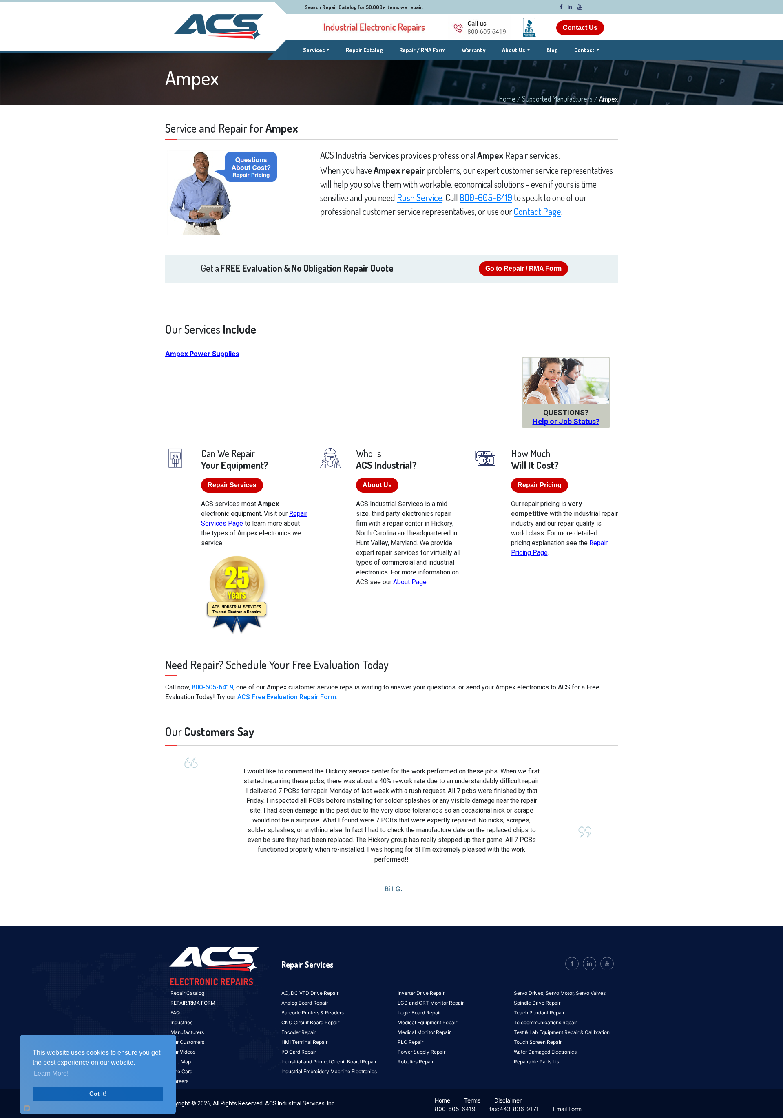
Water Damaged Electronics (545, 1052)
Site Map (180, 1061)
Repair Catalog (364, 49)
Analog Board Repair (304, 1003)
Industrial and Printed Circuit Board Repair (328, 1061)
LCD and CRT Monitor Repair (431, 1003)
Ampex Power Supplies (202, 353)
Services (316, 49)
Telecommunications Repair (545, 1022)
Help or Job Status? (566, 421)
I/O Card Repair (298, 1052)
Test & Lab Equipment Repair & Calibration (562, 1032)
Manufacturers (187, 1032)
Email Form (567, 1108)
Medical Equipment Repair (427, 1022)
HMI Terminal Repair (304, 1042)
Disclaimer (508, 1100)
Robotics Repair (416, 1061)
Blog (552, 49)
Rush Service (419, 197)
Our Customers (187, 1042)
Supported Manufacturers (557, 98)
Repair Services (232, 485)
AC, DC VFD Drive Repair (309, 993)
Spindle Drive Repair (537, 1003)
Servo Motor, (561, 993)
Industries (181, 1022)
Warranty (474, 49)
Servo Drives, (530, 993)
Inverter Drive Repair (421, 993)
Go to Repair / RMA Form (523, 268)
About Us (513, 49)
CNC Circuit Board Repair (310, 1022)
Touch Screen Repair (538, 1042)
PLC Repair (410, 1042)
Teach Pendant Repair (539, 1013)
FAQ (175, 1013)
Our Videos (182, 1052)
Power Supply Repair (421, 1052)
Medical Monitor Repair (424, 1032)
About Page (410, 582)
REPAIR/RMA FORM (192, 1003)
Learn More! (51, 1073)
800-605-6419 (486, 197)
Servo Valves (591, 993)
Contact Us (580, 27)
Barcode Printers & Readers (312, 1013)
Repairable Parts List (537, 1061)
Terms (472, 1100)
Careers (179, 1081)
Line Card (181, 1071)
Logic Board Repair (419, 1013)
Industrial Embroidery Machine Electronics (329, 1071)
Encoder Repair (298, 1032)
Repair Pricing (540, 485)
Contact (584, 49)
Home (507, 98)
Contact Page (537, 211)
